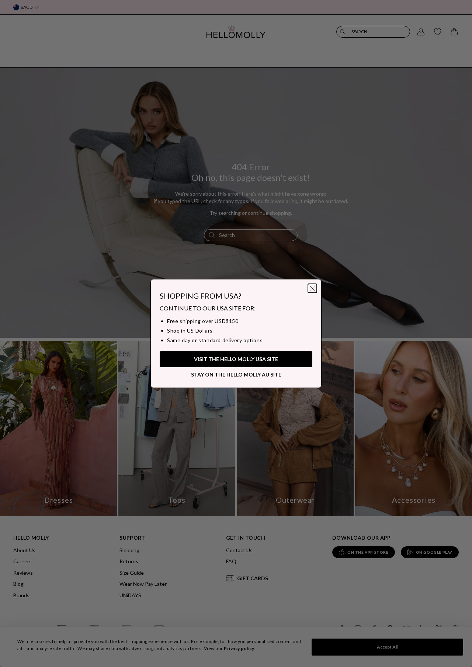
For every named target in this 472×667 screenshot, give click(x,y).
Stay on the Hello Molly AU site (236, 374)
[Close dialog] (312, 288)
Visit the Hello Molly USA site (236, 359)
